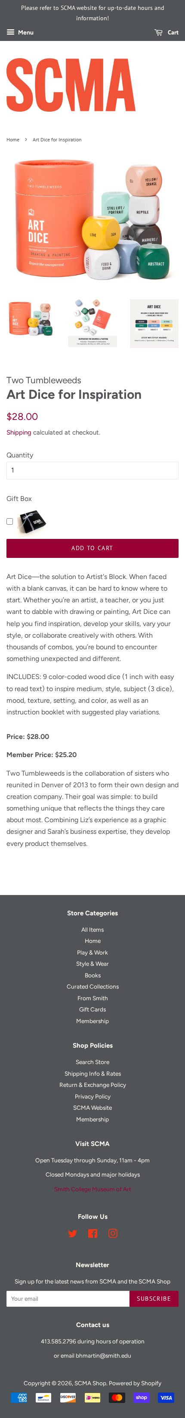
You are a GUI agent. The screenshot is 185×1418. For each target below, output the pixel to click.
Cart (172, 32)
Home (12, 139)
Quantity (19, 455)
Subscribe (154, 1298)
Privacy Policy (93, 1096)
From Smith (92, 998)
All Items (92, 929)
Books (93, 975)
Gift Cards (92, 1009)
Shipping (18, 432)
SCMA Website (92, 1107)
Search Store (92, 1061)
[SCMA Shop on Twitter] (72, 1235)
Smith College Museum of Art (92, 1189)
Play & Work (92, 952)
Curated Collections (93, 986)
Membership (92, 1020)
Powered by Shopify (135, 1383)
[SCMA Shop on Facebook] (93, 1235)
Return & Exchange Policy (92, 1084)
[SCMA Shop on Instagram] (112, 1235)
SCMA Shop (90, 1383)
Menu (25, 32)
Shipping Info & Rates (93, 1073)
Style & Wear (92, 963)
